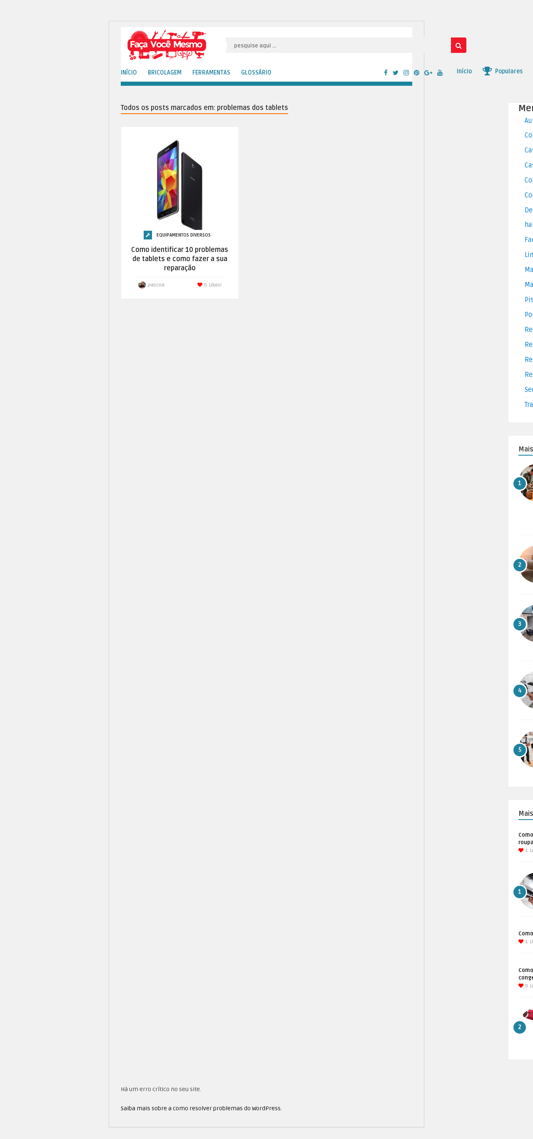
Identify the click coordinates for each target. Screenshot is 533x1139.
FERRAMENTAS (211, 72)
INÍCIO (129, 72)
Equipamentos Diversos (184, 235)
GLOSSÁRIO (256, 72)
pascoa (156, 285)
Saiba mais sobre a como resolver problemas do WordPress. (201, 1108)
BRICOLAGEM (165, 72)
